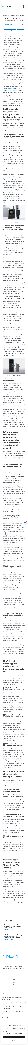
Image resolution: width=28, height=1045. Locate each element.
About (14, 987)
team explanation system (10, 29)
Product (14, 982)
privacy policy (18, 1033)
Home (14, 979)
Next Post (14, 913)
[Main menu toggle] (24, 6)
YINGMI (8, 7)
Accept (14, 1037)
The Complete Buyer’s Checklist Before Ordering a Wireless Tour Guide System (13, 926)
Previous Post (14, 910)
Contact (14, 990)
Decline (14, 1041)
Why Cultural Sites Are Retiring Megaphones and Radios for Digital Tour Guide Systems (13, 936)
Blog (12, 929)
